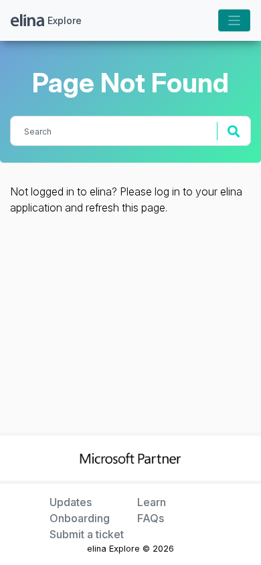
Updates (71, 502)
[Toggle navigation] (234, 20)
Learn (151, 502)
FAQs (150, 518)
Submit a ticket (87, 534)
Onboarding (80, 518)
